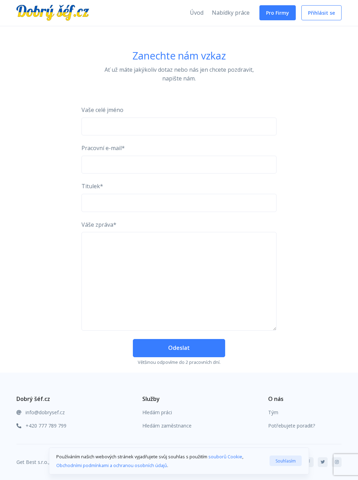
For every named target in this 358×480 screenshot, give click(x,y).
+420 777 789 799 (45, 425)
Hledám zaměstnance (167, 425)
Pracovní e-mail (103, 148)
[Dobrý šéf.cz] (37, 12)
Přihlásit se (321, 12)
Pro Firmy (277, 12)
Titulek (92, 186)
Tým (273, 412)
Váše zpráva (98, 224)
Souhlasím (285, 461)
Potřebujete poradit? (291, 425)
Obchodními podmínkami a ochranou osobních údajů (111, 465)
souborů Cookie (225, 456)
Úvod (196, 12)
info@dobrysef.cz (44, 412)
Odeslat (179, 348)
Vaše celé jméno (102, 110)
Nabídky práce (231, 12)
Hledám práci (157, 412)
